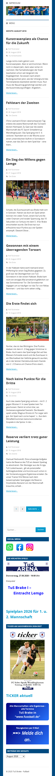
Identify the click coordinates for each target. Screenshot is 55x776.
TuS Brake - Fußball (21, 771)
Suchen (40, 530)
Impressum (14, 3)
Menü (12, 23)
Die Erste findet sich (21, 303)
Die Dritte (12, 396)
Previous (12, 12)
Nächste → (33, 509)
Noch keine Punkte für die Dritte (26, 381)
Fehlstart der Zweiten (22, 103)
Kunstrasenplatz (15, 55)
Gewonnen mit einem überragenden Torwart (23, 248)
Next (43, 12)
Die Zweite (13, 115)
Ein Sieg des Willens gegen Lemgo (25, 161)
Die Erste (12, 176)
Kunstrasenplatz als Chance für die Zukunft (27, 41)
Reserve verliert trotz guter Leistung (27, 439)
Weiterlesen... (12, 93)
